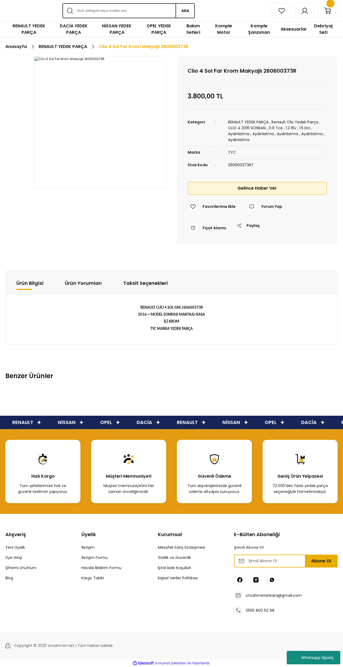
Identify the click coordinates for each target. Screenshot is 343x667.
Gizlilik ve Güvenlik (174, 557)
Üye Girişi (13, 557)
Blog (9, 578)
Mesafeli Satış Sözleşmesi (181, 547)
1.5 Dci (304, 128)
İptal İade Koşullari (174, 567)
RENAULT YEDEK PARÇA (248, 122)
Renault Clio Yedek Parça (294, 122)
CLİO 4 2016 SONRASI (247, 128)
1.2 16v (291, 128)
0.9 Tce (276, 128)
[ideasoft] (143, 663)
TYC (232, 152)
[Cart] (328, 10)
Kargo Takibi (92, 578)
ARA (185, 10)
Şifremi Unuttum (20, 567)
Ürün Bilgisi (29, 283)
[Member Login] (305, 10)
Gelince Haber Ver (257, 188)
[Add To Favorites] (212, 206)
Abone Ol (321, 561)
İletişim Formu (94, 557)
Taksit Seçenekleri (145, 283)
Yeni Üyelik (15, 547)
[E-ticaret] (171, 663)
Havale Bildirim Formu (101, 567)
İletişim (88, 547)
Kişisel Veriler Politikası (178, 578)
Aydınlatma (238, 134)
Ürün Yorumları (83, 283)
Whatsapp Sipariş (317, 657)
